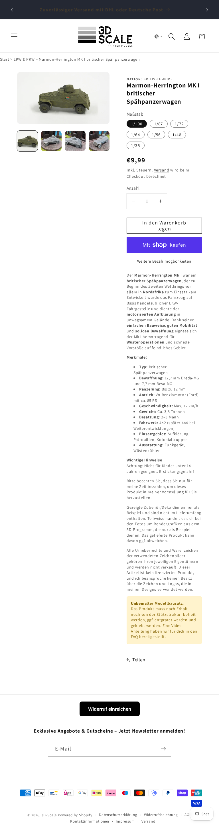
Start (4, 59)
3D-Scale (49, 815)
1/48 (177, 134)
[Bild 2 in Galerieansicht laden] (51, 141)
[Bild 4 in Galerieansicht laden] (99, 141)
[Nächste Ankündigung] (207, 9)
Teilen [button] (138, 660)
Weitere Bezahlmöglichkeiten (164, 261)
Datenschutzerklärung (118, 814)
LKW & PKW (24, 59)
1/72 (179, 123)
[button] (14, 36)
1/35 (135, 145)
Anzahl (133, 188)
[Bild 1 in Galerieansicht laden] (27, 141)
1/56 (156, 134)
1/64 (135, 134)
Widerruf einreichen (109, 709)
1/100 (136, 123)
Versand (161, 170)
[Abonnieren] (163, 749)
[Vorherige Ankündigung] (12, 9)
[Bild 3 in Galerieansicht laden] (75, 141)
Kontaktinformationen (89, 821)
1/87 (158, 123)
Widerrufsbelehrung (161, 814)
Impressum (125, 821)
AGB (188, 814)
